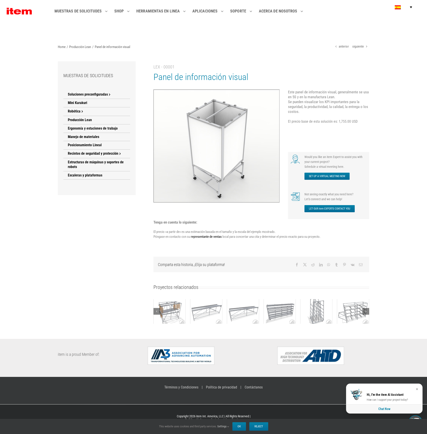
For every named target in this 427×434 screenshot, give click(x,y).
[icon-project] (295, 193)
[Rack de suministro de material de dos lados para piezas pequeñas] (316, 311)
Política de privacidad (221, 387)
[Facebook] (297, 265)
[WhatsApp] (328, 265)
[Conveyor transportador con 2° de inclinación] (206, 311)
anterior (344, 46)
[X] (305, 265)
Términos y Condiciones (181, 387)
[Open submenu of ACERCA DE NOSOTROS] (304, 11)
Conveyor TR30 (243, 308)
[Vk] (352, 265)
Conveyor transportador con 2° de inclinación (206, 300)
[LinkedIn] (321, 265)
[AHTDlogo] (310, 348)
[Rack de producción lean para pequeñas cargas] (353, 311)
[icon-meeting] (295, 156)
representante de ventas (206, 237)
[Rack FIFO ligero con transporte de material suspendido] (169, 311)
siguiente (358, 46)
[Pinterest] (344, 265)
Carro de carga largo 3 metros (280, 305)
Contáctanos (254, 387)
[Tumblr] (336, 265)
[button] (403, 7)
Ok (239, 426)
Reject (258, 426)
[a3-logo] (181, 348)
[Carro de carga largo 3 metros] (280, 311)
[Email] (361, 265)
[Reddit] (313, 265)
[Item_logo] (19, 9)
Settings (222, 426)
